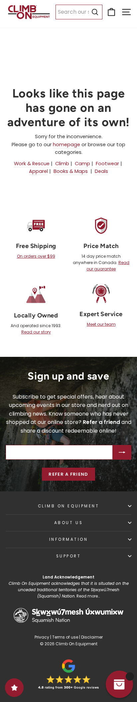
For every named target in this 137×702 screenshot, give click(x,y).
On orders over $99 (36, 256)
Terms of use (65, 637)
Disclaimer (92, 637)
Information (68, 539)
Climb (62, 163)
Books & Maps (71, 171)
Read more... (88, 596)
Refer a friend (68, 474)
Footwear (107, 163)
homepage (66, 144)
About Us (68, 522)
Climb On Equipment (68, 506)
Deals (101, 171)
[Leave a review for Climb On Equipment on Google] (68, 674)
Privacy (42, 637)
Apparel (38, 171)
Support (68, 556)
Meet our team (101, 324)
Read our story (36, 332)
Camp (82, 163)
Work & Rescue (32, 163)
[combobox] (79, 12)
